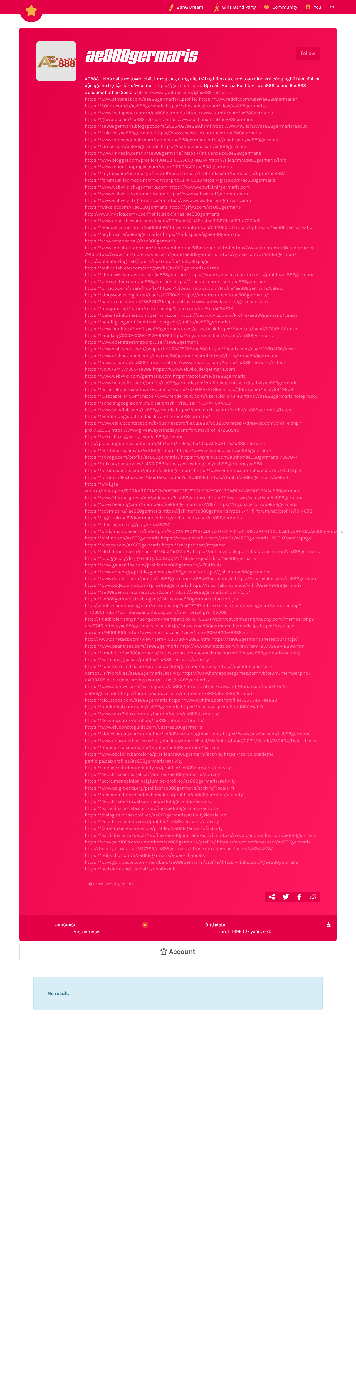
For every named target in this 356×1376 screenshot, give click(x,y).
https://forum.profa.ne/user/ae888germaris (264, 842)
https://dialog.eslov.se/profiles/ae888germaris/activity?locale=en (155, 815)
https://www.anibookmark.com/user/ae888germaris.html (146, 355)
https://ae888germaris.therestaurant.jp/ (255, 639)
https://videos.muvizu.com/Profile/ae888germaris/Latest (221, 288)
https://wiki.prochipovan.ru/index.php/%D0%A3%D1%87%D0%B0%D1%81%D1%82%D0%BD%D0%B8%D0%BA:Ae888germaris (214, 531)
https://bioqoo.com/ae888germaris (123, 545)
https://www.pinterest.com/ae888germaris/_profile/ (141, 99)
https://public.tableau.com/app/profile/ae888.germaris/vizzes (152, 268)
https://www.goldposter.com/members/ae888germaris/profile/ (153, 862)
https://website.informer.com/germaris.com (132, 315)
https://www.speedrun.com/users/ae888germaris (208, 132)
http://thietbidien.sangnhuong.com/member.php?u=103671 (148, 619)
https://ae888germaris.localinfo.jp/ (142, 625)
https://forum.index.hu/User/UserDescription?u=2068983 (146, 477)
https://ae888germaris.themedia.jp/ (220, 625)
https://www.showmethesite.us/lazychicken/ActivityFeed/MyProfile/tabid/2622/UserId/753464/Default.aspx (201, 740)
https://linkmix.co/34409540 (201, 227)
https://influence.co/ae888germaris (222, 153)
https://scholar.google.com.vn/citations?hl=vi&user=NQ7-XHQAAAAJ (158, 403)
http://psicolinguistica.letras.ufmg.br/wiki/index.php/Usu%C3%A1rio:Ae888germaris (175, 443)
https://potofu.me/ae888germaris (209, 376)
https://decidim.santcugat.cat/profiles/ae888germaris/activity (152, 774)
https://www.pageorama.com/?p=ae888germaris (137, 585)
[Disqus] (178, 1119)
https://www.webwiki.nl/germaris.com (209, 187)
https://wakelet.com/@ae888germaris (126, 207)
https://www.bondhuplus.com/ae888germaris (267, 835)
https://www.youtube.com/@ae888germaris (184, 92)
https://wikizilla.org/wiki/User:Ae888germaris (134, 436)
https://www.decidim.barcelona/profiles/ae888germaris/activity (154, 754)
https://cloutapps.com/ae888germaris (126, 700)
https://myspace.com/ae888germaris (257, 504)
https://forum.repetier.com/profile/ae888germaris (139, 470)
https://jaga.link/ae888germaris (119, 517)
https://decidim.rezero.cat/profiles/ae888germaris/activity (148, 801)
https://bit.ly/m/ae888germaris (243, 355)
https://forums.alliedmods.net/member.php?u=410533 (143, 180)
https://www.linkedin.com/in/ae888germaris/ (134, 153)
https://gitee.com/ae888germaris (239, 180)
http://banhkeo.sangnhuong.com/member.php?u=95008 (166, 612)
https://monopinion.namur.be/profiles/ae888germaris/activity (152, 747)
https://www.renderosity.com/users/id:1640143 (192, 396)
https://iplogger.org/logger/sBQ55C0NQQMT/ (133, 558)
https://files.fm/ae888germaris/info (247, 160)
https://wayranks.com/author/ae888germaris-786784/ (239, 457)
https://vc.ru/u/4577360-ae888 (118, 369)
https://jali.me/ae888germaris (195, 511)
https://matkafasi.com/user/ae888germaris (132, 706)
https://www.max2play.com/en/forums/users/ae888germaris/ (152, 713)
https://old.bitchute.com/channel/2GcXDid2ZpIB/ (138, 551)
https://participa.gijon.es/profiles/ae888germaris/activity (147, 659)
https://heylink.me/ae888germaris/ (123, 234)
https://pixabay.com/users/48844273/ (231, 848)
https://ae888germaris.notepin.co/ (280, 396)
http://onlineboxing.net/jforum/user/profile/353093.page (146, 261)
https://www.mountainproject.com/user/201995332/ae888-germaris (158, 166)
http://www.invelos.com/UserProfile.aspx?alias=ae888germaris (152, 214)
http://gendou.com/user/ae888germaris (198, 517)
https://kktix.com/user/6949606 (257, 389)
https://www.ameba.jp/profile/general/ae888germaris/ (143, 572)
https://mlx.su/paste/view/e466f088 (124, 463)
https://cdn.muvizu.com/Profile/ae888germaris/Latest (234, 409)
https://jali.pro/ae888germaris (236, 572)
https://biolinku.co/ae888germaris (122, 538)
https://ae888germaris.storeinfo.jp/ (200, 599)
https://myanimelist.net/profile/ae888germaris (222, 335)
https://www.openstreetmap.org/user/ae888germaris (142, 342)
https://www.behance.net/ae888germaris (209, 119)
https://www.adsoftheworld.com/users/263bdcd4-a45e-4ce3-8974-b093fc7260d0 (173, 220)
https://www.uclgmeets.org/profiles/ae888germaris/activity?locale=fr (159, 788)
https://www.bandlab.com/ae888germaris (130, 409)
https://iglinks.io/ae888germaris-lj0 (273, 227)
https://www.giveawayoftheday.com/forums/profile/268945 (175, 430)
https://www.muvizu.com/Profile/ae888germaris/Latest (225, 362)
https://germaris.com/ (179, 85)
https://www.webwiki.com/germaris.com (128, 376)
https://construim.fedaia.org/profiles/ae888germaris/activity (150, 666)
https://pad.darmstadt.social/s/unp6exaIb (130, 869)
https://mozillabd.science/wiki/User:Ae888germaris (246, 585)
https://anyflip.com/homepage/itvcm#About (133, 173)
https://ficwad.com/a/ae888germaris (125, 362)
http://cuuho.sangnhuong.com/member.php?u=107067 (143, 605)
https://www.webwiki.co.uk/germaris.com (223, 301)
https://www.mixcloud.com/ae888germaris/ (224, 450)
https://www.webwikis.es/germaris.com (208, 200)
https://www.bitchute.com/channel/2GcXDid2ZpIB (248, 470)
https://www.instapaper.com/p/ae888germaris (135, 112)
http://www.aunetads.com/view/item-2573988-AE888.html (243, 646)
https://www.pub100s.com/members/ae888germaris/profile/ (150, 842)
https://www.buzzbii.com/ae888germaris (267, 733)
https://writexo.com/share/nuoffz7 (122, 288)
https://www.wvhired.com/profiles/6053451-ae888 (223, 700)
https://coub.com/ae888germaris (243, 139)
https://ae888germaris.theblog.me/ (123, 599)
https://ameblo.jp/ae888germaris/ (122, 652)
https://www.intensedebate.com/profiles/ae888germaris (145, 139)
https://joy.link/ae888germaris (264, 382)
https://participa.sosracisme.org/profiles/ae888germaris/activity (230, 652)
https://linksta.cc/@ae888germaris (260, 862)
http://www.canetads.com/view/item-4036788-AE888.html (148, 639)
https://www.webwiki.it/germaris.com (125, 200)
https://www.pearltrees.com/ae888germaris (132, 646)
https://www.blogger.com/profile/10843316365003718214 (146, 160)
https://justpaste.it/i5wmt (113, 396)
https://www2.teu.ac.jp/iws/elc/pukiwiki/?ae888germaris (146, 497)
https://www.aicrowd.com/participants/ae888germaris (143, 686)
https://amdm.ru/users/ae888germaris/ (225, 295)
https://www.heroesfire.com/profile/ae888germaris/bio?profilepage (157, 382)
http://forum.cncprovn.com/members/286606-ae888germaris (188, 693)
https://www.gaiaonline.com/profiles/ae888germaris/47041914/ (153, 565)
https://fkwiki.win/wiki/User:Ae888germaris (256, 497)
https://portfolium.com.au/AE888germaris (130, 450)
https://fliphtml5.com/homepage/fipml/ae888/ (233, 173)
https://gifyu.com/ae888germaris (205, 207)
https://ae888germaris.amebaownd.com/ (129, 592)
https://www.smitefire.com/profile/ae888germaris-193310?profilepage (236, 538)
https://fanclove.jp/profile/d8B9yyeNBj (222, 706)
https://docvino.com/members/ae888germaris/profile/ (144, 720)
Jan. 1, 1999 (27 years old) (238, 928)
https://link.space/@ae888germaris (201, 234)
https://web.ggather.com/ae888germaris (128, 281)
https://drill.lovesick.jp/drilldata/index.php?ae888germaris (256, 551)
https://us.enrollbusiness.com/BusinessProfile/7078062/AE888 (153, 389)
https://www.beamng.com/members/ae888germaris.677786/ (150, 504)
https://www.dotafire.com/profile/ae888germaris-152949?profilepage (159, 578)
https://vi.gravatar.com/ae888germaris (277, 578)
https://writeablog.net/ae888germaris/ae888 (213, 463)
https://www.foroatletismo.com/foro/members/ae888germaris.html (157, 247)
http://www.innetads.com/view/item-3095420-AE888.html (190, 632)
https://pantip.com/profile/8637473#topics (131, 301)
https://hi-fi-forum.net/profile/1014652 (270, 511)
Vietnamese (76, 928)
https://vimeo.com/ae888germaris (122, 146)
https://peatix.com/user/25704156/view (252, 349)
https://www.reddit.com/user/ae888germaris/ (248, 99)
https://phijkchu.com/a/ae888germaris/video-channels (145, 855)
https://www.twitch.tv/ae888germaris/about (259, 126)
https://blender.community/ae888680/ (127, 227)
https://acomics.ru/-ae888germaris (123, 511)
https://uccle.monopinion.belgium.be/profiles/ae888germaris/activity (160, 781)
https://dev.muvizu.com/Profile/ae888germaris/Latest (239, 315)
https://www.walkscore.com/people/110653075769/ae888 (146, 349)
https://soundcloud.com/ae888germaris (204, 146)
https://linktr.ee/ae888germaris (119, 132)
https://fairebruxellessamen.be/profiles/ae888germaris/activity (154, 828)
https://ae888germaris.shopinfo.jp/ (212, 592)
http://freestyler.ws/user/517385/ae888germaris (137, 848)
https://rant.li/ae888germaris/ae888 (248, 477)
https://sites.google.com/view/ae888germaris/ (216, 105)
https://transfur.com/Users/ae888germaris (220, 281)
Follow (308, 53)
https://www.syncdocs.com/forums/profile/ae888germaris (252, 274)
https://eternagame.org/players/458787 (127, 524)
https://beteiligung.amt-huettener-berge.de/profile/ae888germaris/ (158, 322)
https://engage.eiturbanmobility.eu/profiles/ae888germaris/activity (158, 767)
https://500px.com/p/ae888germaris (125, 105)
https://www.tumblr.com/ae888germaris (229, 112)
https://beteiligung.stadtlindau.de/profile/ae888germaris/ (147, 416)
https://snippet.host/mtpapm (194, 545)
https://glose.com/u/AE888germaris (257, 254)
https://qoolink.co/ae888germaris (219, 558)
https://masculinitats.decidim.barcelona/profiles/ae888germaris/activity (164, 794)
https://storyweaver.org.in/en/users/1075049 (133, 295)
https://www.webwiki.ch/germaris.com (126, 187)
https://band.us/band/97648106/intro (258, 328)
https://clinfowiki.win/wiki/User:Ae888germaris (136, 274)
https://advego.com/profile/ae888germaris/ (132, 457)
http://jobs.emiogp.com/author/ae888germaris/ (158, 679)
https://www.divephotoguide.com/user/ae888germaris (143, 727)
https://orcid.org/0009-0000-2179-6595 (127, 335)
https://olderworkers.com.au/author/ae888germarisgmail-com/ (153, 733)
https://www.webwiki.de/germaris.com (194, 369)
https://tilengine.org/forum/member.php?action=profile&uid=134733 (159, 308)
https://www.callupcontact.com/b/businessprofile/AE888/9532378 (157, 423)
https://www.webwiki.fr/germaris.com (125, 193)
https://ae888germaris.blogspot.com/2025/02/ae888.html (148, 126)
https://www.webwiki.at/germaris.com (207, 193)
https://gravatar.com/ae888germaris (124, 119)
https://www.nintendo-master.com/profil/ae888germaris (156, 254)
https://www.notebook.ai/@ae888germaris (130, 241)
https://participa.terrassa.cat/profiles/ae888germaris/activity (151, 835)
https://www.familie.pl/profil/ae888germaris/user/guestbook (151, 328)
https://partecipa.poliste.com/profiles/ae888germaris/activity (151, 808)
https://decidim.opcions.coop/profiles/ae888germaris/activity (152, 821)
